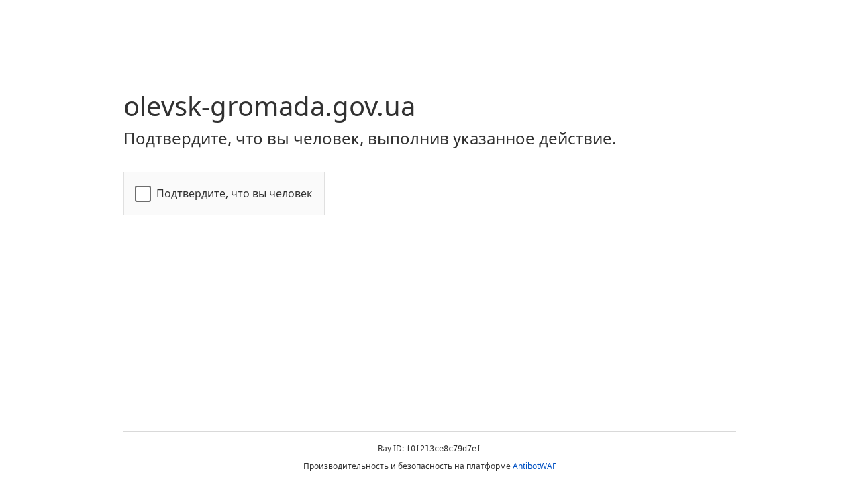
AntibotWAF (534, 466)
